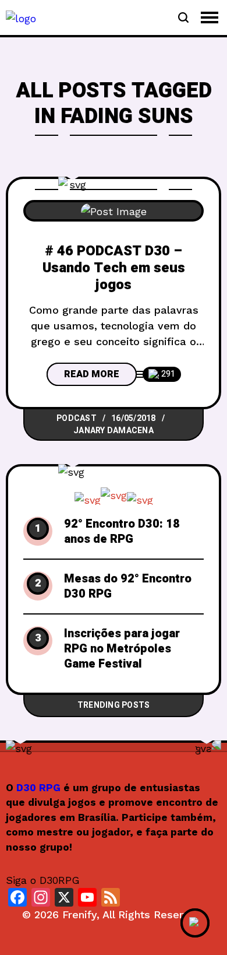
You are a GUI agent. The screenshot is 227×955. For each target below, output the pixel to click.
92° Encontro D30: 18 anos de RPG (122, 532)
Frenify (79, 914)
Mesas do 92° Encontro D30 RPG (127, 586)
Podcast (76, 418)
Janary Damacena (113, 430)
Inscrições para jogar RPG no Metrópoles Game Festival (122, 649)
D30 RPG (38, 788)
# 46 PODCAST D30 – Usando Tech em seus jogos (113, 268)
